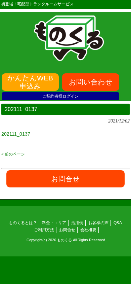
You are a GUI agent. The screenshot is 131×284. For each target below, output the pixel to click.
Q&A (118, 222)
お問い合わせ (91, 82)
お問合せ (67, 229)
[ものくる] (69, 58)
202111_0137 (15, 134)
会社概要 (88, 229)
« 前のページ (13, 154)
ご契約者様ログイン (60, 96)
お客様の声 (98, 222)
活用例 (77, 222)
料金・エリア (54, 222)
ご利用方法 (44, 229)
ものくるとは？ (23, 222)
